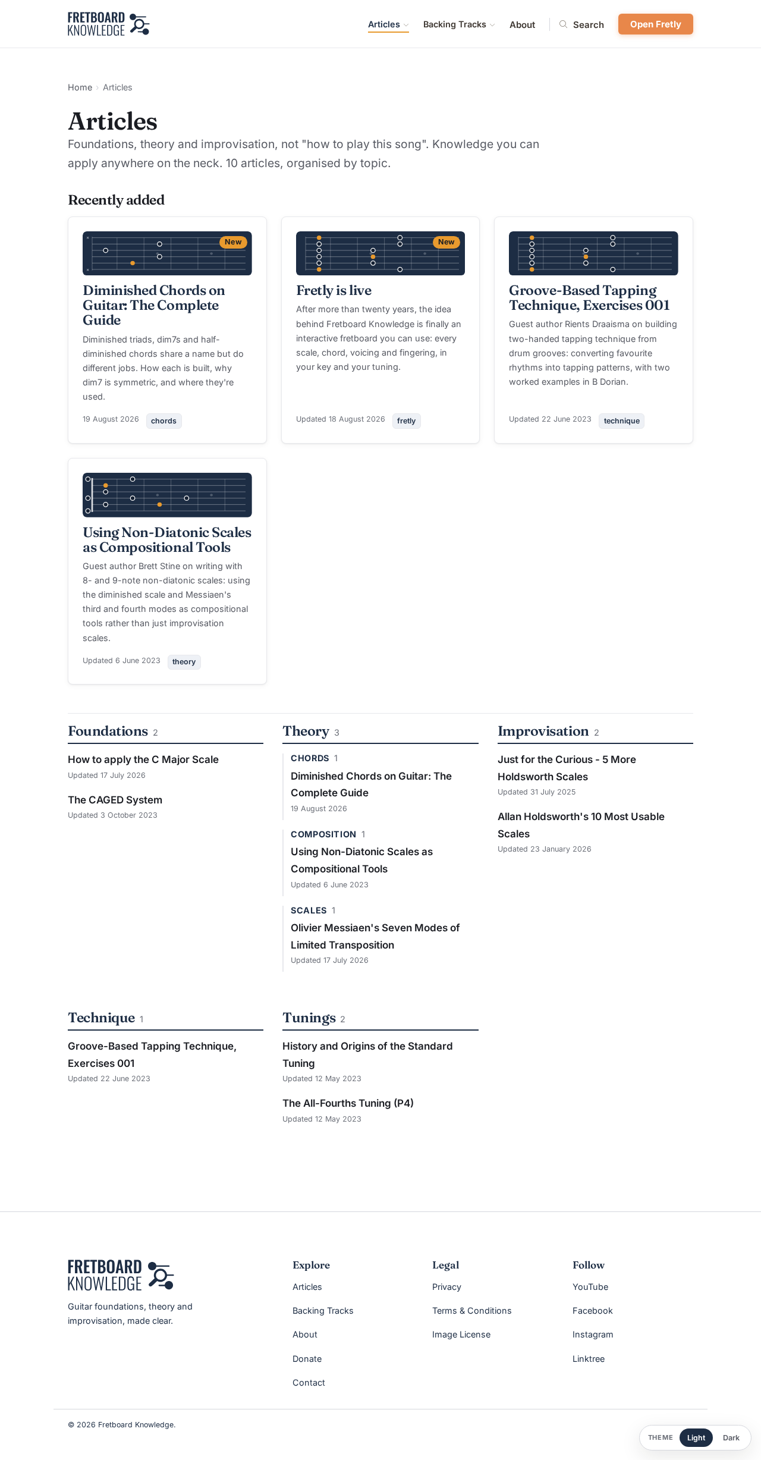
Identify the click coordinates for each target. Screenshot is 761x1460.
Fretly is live (334, 290)
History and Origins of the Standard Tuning (367, 1054)
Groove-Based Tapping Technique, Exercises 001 (589, 297)
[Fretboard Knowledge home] (109, 24)
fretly (406, 420)
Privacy (446, 1287)
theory (184, 661)
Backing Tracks (454, 24)
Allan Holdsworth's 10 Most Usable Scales (581, 825)
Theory (305, 730)
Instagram (593, 1334)
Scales (308, 910)
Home (80, 87)
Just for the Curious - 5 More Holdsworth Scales (567, 768)
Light (696, 1437)
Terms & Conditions (472, 1310)
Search (588, 24)
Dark (731, 1437)
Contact (309, 1382)
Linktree (589, 1359)
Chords (310, 758)
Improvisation (543, 730)
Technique (101, 1017)
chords (164, 420)
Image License (461, 1334)
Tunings (308, 1017)
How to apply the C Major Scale (143, 759)
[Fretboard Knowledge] (121, 1275)
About (522, 24)
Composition (323, 834)
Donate (307, 1359)
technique (622, 420)
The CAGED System (115, 800)
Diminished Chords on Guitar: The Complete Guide (154, 304)
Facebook (593, 1310)
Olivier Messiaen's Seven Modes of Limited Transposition (375, 936)
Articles (384, 24)
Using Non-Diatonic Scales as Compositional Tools (167, 539)
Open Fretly (655, 24)
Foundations (108, 730)
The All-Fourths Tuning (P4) (348, 1103)
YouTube (590, 1287)
